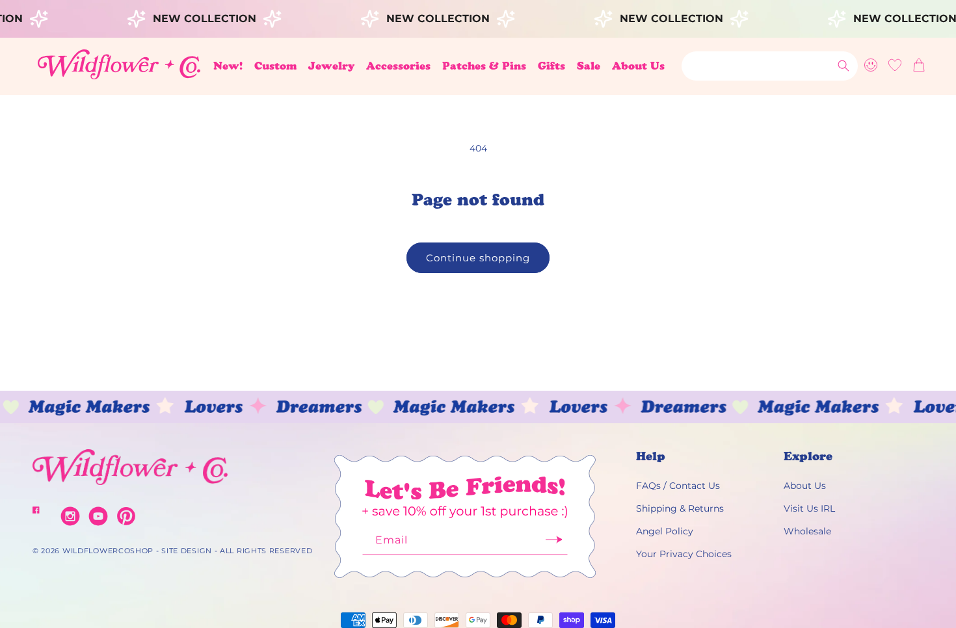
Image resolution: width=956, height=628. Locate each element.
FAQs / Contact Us (678, 485)
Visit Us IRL (809, 508)
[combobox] (770, 66)
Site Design (186, 550)
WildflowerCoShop (107, 550)
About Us (805, 485)
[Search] (843, 65)
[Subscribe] (553, 544)
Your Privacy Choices (684, 554)
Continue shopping (478, 258)
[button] (275, 66)
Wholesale (807, 531)
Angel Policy (664, 531)
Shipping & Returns (680, 508)
